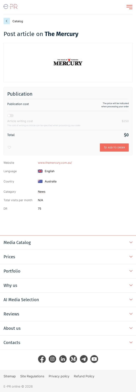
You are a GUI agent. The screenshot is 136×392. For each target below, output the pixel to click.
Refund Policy (84, 376)
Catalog (17, 21)
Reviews (11, 314)
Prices (9, 256)
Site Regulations (32, 376)
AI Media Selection (21, 299)
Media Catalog (17, 242)
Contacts (12, 342)
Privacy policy (59, 376)
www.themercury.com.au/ (55, 162)
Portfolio (12, 271)
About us (12, 328)
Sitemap (10, 376)
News (41, 191)
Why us (10, 285)
